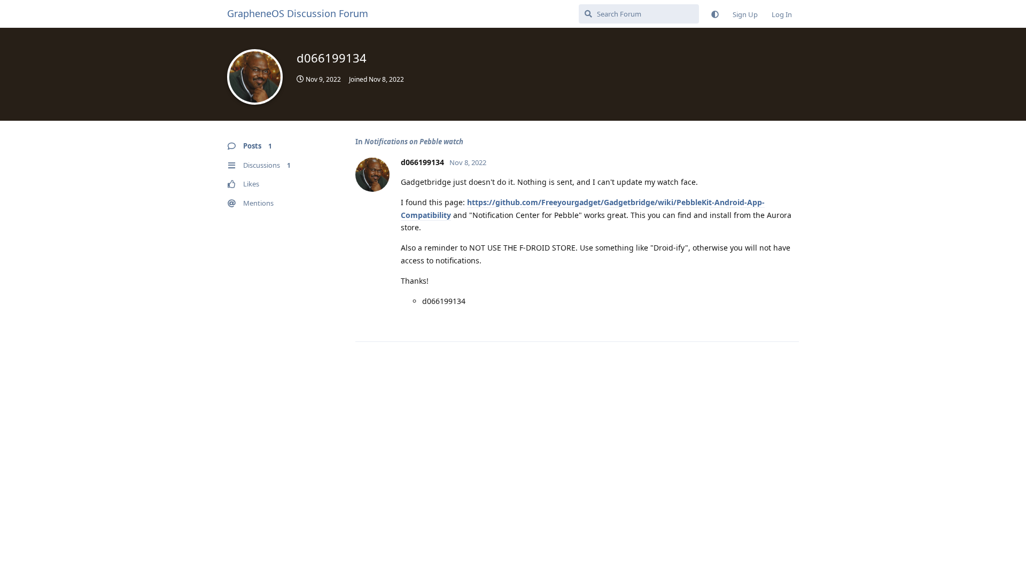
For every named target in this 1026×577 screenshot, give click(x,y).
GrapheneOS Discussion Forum (297, 13)
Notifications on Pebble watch (413, 141)
